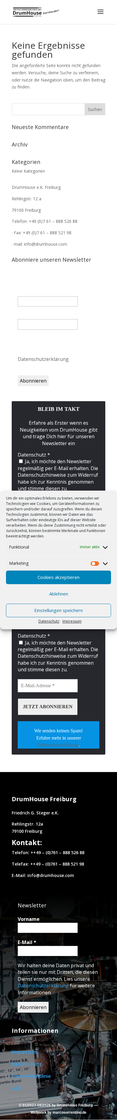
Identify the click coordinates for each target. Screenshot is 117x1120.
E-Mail (27, 315)
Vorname (29, 292)
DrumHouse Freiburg (75, 1105)
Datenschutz (48, 621)
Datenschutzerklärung (44, 359)
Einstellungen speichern (58, 610)
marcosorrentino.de (69, 1112)
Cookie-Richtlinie (31, 1076)
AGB (17, 1088)
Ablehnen (58, 594)
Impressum (72, 621)
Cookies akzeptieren (59, 577)
